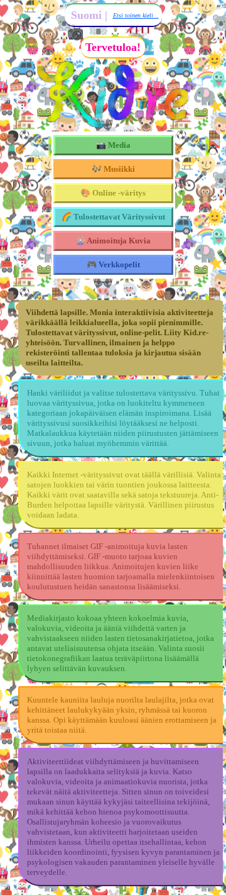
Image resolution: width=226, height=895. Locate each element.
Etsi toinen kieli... (136, 15)
